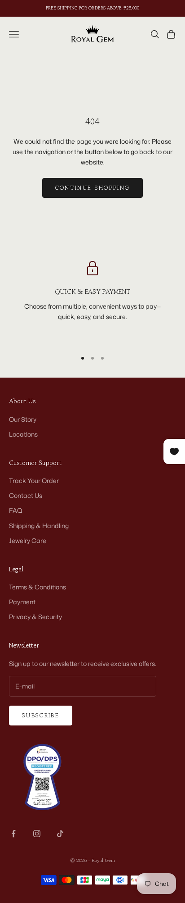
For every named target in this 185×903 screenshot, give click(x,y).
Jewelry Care (27, 540)
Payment (22, 601)
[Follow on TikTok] (60, 833)
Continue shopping (92, 187)
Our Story (22, 419)
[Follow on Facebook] (13, 833)
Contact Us (25, 495)
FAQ (15, 510)
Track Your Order (34, 480)
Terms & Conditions (37, 587)
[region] (92, 301)
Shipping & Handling (39, 525)
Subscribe (40, 715)
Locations (23, 434)
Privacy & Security (35, 616)
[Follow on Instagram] (36, 833)
